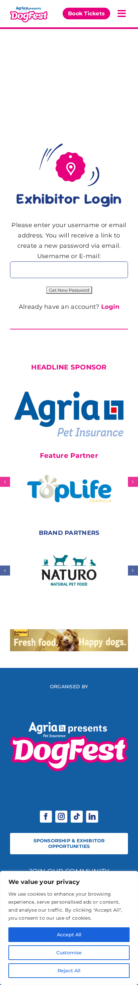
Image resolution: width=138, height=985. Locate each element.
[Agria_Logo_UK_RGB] (69, 382)
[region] (69, 928)
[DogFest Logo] (29, 8)
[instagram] (61, 817)
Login (110, 306)
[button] (5, 482)
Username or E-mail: (69, 256)
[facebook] (46, 817)
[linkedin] (92, 817)
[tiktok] (77, 817)
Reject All (69, 971)
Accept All (69, 935)
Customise (69, 953)
